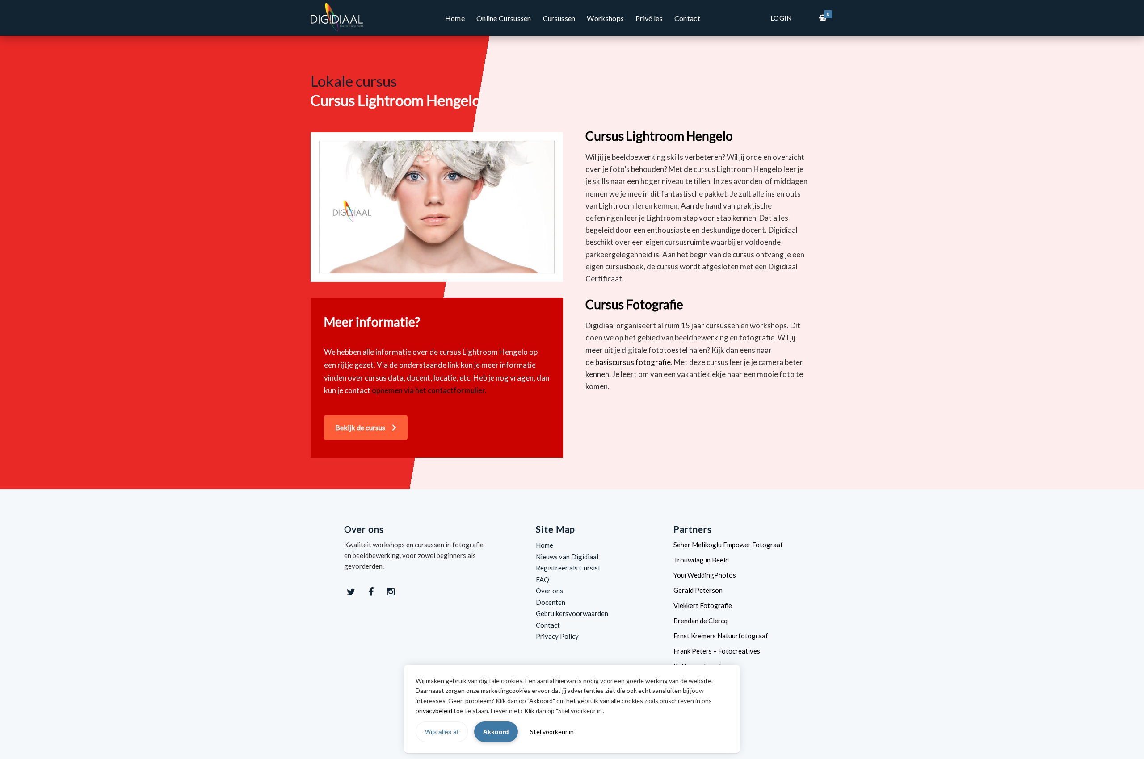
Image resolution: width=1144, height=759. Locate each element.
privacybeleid (434, 710)
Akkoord (496, 731)
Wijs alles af (441, 731)
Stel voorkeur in (552, 731)
